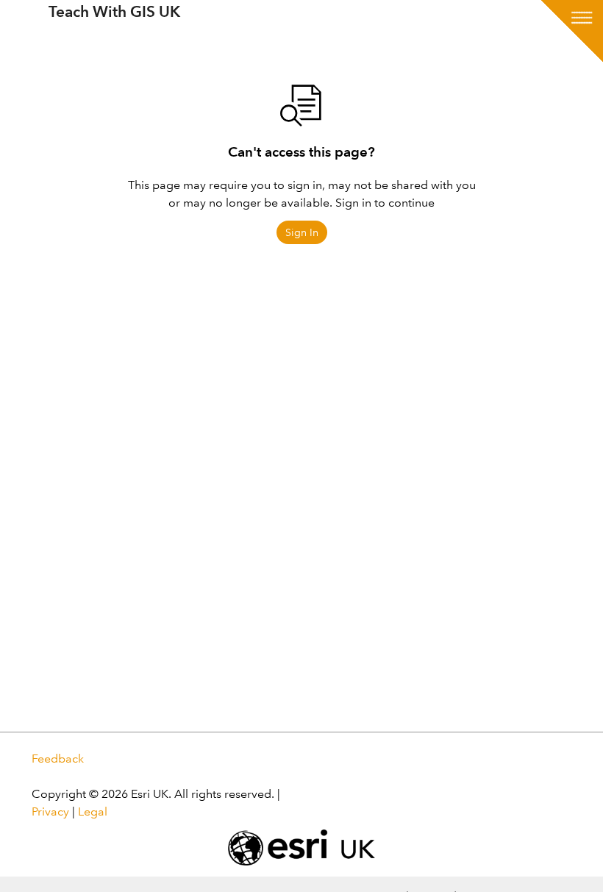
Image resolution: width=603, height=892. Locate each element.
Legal (92, 811)
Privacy (50, 811)
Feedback (58, 759)
